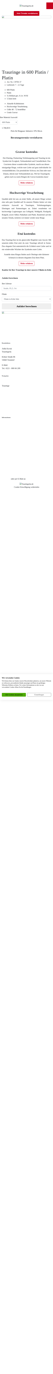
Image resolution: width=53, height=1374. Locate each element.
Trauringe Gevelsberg (10, 744)
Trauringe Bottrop (9, 603)
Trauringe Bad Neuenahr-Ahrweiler (16, 552)
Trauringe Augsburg (10, 536)
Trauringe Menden (9, 1032)
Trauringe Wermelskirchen (12, 1311)
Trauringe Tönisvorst (10, 1272)
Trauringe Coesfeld (9, 638)
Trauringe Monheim (9, 1047)
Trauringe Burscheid (10, 622)
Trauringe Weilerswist (10, 1307)
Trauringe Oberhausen (10, 1122)
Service (5, 409)
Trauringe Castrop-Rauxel (12, 630)
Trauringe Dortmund (10, 662)
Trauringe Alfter (8, 524)
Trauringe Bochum (9, 587)
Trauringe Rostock (9, 1201)
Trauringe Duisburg (9, 670)
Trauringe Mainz (8, 1008)
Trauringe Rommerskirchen (12, 1197)
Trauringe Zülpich (9, 1366)
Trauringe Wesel (8, 1315)
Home (4, 382)
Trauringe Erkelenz (9, 705)
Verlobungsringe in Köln (11, 1370)
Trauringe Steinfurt (9, 1252)
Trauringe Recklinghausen (12, 1173)
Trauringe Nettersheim (10, 1075)
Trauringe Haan (8, 760)
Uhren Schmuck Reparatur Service (15, 463)
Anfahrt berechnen (27, 306)
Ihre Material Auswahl (8, 117)
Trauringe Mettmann (10, 1036)
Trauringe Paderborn (10, 1154)
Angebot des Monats (10, 401)
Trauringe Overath (9, 1150)
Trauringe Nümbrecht (10, 1114)
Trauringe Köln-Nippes (11, 941)
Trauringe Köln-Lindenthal (12, 933)
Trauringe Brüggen (9, 615)
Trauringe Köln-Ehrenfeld (12, 925)
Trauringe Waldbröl (9, 1291)
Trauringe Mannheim (10, 1012)
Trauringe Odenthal (9, 1126)
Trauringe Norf (8, 1110)
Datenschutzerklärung (10, 447)
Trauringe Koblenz (9, 902)
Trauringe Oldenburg (10, 1130)
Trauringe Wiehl (8, 1331)
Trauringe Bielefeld (9, 579)
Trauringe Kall (7, 866)
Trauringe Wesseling (10, 1319)
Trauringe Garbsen (9, 737)
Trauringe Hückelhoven (11, 835)
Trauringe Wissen (8, 1350)
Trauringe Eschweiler (10, 713)
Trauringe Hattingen (10, 792)
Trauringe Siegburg (9, 1232)
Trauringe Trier (8, 1268)
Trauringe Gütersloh (10, 756)
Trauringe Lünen (8, 1000)
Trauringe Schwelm (9, 1228)
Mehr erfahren (26, 183)
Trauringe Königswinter (11, 949)
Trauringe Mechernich (10, 1020)
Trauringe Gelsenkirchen (11, 740)
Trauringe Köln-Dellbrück (12, 921)
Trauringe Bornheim (10, 599)
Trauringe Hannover (10, 784)
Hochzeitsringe (8, 512)
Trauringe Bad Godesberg (12, 540)
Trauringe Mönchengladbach (13, 1059)
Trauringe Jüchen (8, 851)
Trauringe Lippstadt (9, 980)
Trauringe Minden (9, 1039)
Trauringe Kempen (9, 886)
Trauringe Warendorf (10, 1295)
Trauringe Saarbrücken (11, 1213)
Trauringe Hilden (8, 823)
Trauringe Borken (9, 595)
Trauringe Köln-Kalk (10, 929)
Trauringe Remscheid (10, 1181)
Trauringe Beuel (8, 575)
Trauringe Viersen (9, 1283)
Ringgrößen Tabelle (9, 427)
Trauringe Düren (8, 674)
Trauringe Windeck (9, 1342)
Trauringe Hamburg (9, 772)
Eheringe (5, 497)
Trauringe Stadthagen (10, 1248)
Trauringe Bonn (8, 591)
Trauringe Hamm (8, 780)
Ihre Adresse (7, 284)
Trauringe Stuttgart (9, 1260)
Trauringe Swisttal (9, 1264)
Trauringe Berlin (8, 571)
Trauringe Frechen (9, 729)
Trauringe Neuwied (9, 1095)
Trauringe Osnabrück (10, 1142)
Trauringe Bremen (9, 611)
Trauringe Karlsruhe (10, 878)
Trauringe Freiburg (9, 733)
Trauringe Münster (9, 1071)
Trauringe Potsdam (9, 1161)
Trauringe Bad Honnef (10, 544)
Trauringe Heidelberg (10, 796)
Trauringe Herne (8, 819)
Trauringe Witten (8, 1354)
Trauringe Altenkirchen (11, 528)
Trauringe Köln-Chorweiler (12, 917)
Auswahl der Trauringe (11, 493)
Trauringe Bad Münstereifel (12, 548)
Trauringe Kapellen (9, 874)
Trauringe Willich (8, 1338)
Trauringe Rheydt (9, 1189)
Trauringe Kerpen (9, 890)
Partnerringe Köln (9, 516)
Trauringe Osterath (9, 1146)
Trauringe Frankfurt (9, 725)
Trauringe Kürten (8, 953)
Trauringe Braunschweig (11, 607)
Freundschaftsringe (9, 504)
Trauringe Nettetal (9, 1079)
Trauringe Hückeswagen (11, 839)
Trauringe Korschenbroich (12, 906)
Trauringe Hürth (8, 843)
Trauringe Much (8, 1055)
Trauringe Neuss (8, 1091)
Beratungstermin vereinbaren (26, 137)
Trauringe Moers (8, 1043)
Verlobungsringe (8, 394)
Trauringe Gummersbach (11, 752)
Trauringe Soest (8, 1240)
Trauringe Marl (8, 1016)
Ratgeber (5, 459)
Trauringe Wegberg (9, 1303)
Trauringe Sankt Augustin (12, 1217)
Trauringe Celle (8, 634)
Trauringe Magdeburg (10, 1004)
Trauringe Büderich (9, 626)
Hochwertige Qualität (10, 508)
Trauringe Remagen (9, 1177)
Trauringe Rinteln (9, 1193)
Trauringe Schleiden (10, 1220)
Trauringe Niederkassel (11, 1098)
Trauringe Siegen (8, 1236)
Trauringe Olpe (8, 1134)
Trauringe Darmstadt (10, 646)
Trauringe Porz (7, 1157)
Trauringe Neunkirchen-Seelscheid (15, 1087)
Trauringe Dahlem (9, 642)
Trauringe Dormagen (10, 654)
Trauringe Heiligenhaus (11, 799)
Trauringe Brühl (8, 618)
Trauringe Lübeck (9, 992)
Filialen (5, 405)
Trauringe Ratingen (9, 1169)
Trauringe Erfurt (8, 701)
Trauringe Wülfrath (9, 1362)
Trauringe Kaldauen (9, 862)
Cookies (5, 443)
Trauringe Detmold (9, 650)
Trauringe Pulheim (9, 1165)
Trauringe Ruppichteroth (11, 1205)
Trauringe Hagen (8, 764)
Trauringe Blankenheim (11, 583)
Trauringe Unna (8, 1276)
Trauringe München (9, 1067)
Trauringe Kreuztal (9, 914)
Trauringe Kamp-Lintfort (11, 870)
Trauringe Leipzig (9, 969)
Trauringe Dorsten (9, 658)
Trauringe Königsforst (10, 945)
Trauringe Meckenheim (11, 1024)
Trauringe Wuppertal (10, 1358)
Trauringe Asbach (9, 532)
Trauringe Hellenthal (10, 807)
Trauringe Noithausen (10, 1106)
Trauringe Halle (8, 768)
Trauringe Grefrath (9, 748)
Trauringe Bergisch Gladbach (13, 567)
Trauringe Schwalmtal (10, 1224)
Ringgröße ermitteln (9, 423)
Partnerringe (6, 398)
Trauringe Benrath (9, 559)
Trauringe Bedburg (9, 556)
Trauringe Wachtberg (10, 1287)
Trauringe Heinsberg (10, 803)
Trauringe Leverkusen (10, 973)
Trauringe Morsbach (10, 1051)
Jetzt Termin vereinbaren (27, 13)
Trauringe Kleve (8, 898)
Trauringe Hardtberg (10, 788)
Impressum (6, 451)
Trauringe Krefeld (9, 910)
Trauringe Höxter (8, 831)
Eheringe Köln (7, 500)
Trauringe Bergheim (10, 563)
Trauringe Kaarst (8, 858)
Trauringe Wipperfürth (10, 1346)
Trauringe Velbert (8, 1279)
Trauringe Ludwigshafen (11, 988)
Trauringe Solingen (9, 1244)
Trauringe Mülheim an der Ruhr (14, 1063)
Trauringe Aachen (9, 520)
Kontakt (5, 439)
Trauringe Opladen (9, 1138)
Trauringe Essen (8, 717)
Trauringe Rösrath (9, 1209)
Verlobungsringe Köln (10, 467)
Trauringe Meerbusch (10, 1028)
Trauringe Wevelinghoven (12, 1327)
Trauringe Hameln (9, 776)
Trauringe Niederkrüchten (12, 1102)
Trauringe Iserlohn (9, 847)
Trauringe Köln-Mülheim (11, 937)
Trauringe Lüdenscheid (11, 996)
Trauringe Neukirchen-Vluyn (13, 1083)
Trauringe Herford (9, 815)
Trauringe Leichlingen (10, 965)
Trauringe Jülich (8, 855)
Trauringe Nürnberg (9, 1118)
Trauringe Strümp (9, 1256)
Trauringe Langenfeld (10, 957)
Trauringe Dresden (9, 666)
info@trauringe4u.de (16, 365)
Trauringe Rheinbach (10, 1185)
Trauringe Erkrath (9, 709)
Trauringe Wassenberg (10, 1299)
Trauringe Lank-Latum (11, 961)
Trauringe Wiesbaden (10, 1335)
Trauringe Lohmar (9, 984)
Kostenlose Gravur (9, 435)
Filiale (4, 294)
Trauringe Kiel (7, 894)
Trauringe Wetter (8, 1323)
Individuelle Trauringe (10, 455)
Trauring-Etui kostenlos (11, 431)
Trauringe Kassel (8, 882)
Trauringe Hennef (9, 811)
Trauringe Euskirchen (10, 721)
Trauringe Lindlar (9, 977)
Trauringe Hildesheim (10, 827)
